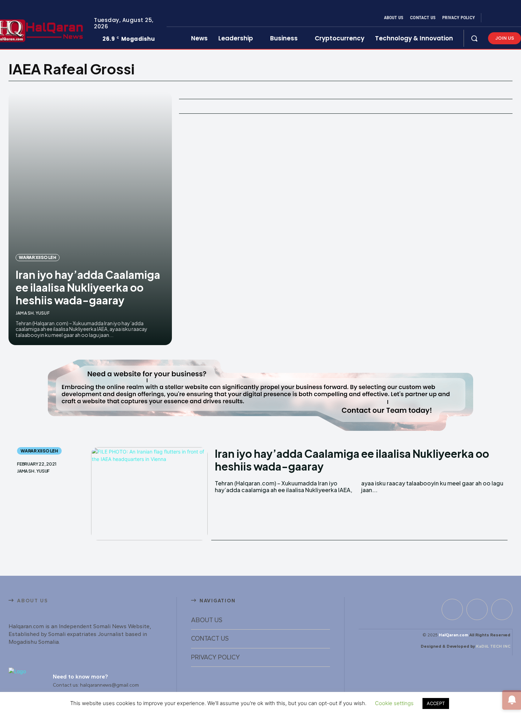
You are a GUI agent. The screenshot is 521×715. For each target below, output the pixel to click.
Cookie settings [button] (394, 703)
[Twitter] (509, 18)
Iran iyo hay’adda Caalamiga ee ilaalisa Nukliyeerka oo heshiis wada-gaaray (88, 287)
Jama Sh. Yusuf (33, 313)
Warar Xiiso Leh (37, 257)
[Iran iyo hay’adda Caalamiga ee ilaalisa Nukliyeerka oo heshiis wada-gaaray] (90, 218)
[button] (474, 38)
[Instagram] (501, 18)
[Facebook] (492, 18)
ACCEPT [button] (436, 703)
